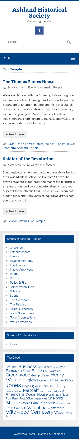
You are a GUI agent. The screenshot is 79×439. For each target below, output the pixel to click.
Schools (15, 291)
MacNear (17, 391)
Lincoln (9, 391)
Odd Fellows (55, 395)
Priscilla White (40, 399)
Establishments (17, 87)
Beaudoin (11, 367)
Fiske (31, 221)
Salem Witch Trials (22, 287)
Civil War (43, 367)
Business (27, 366)
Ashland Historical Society (39, 12)
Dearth (20, 143)
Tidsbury (60, 403)
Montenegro (46, 391)
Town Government (22, 313)
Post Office (26, 398)
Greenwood (18, 375)
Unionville (20, 408)
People (57, 87)
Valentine (37, 407)
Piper (65, 394)
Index (13, 344)
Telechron (47, 403)
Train (9, 408)
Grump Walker (40, 375)
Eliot (20, 371)
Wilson (60, 412)
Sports (14, 295)
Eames (29, 143)
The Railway (18, 304)
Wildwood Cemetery (29, 412)
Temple (34, 147)
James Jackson (44, 143)
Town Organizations (23, 317)
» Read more (15, 134)
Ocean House (37, 394)
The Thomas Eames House (28, 81)
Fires (47, 371)
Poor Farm (9, 147)
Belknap (12, 221)
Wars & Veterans (21, 322)
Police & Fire (18, 282)
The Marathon (19, 300)
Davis (10, 143)
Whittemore (55, 408)
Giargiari (55, 370)
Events (32, 87)
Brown (23, 221)
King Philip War (65, 143)
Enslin (27, 371)
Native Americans (21, 269)
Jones (13, 385)
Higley (29, 379)
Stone (13, 402)
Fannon (38, 371)
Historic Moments (18, 164)
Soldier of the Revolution (28, 158)
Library (60, 386)
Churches (16, 247)
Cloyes (53, 367)
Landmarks (45, 87)
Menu (8, 58)
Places (14, 278)
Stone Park (29, 403)
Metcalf (31, 390)
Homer (42, 380)
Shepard (22, 147)
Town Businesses (21, 309)
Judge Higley (30, 386)
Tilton (68, 403)
